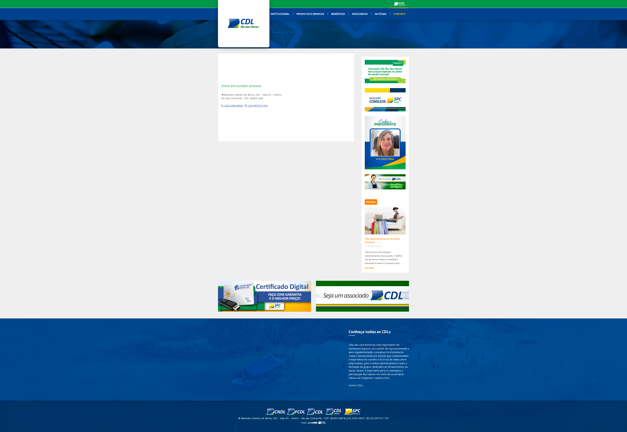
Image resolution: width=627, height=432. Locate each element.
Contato (399, 14)
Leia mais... (370, 268)
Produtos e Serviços (310, 14)
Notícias (380, 14)
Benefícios (338, 14)
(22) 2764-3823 (233, 105)
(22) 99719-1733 (257, 105)
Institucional (280, 14)
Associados (360, 14)
